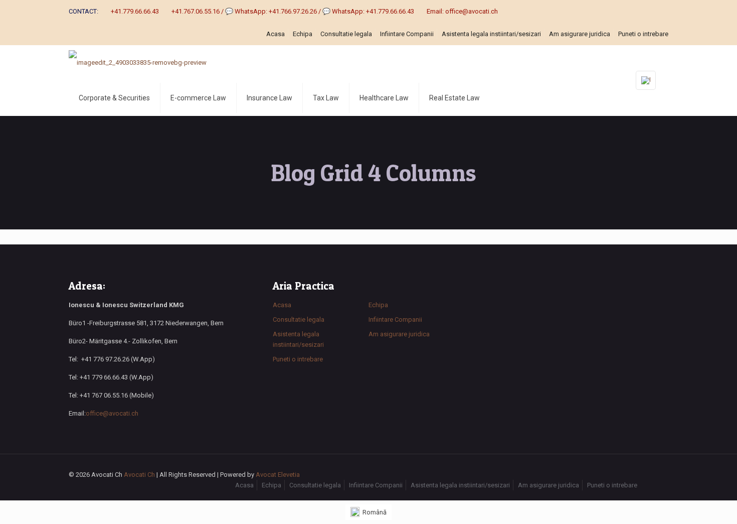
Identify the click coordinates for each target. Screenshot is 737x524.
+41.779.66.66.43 (135, 11)
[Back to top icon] (657, 475)
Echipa (302, 34)
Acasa (275, 34)
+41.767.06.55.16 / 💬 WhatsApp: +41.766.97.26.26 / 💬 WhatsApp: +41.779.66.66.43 (292, 11)
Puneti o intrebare (643, 34)
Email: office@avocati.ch (462, 11)
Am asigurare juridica (579, 34)
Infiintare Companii (407, 34)
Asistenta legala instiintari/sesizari (491, 34)
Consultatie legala (346, 34)
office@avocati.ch (112, 413)
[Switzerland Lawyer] (138, 62)
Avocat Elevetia (278, 474)
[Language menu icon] (646, 80)
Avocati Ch (139, 474)
